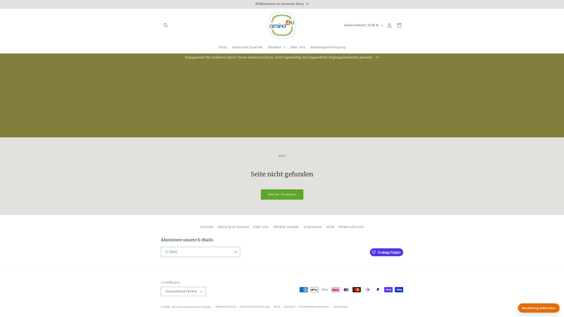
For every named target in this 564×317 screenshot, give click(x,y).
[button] (166, 25)
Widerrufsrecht (351, 227)
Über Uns (261, 227)
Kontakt (206, 227)
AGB (330, 227)
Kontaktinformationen (314, 306)
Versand (289, 306)
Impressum (313, 227)
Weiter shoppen (282, 194)
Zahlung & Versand (233, 227)
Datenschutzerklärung (255, 306)
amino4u (178, 306)
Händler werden (286, 227)
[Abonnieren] (235, 252)
